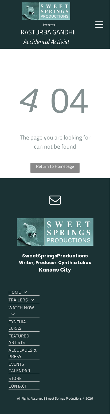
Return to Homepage (55, 166)
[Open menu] (99, 25)
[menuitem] (24, 292)
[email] (55, 200)
